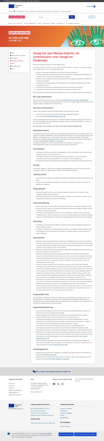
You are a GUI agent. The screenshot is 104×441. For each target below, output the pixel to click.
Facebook (44, 141)
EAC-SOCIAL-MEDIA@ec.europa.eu (54, 116)
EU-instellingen (65, 422)
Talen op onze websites (66, 408)
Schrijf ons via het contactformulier (39, 413)
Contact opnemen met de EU (40, 404)
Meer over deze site (36, 392)
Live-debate (14, 58)
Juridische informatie (67, 404)
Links (13, 68)
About (13, 52)
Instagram (59, 141)
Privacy (10, 388)
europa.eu (20, 408)
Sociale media (35, 419)
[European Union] (15, 407)
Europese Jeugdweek (30, 11)
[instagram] (63, 384)
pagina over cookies (46, 433)
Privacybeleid (63, 410)
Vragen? (92, 17)
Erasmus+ (66, 100)
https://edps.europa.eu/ (60, 344)
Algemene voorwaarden (14, 390)
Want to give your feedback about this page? (52, 371)
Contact (11, 385)
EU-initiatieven (20, 11)
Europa (10, 11)
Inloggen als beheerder (14, 394)
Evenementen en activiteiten (19, 55)
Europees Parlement (65, 426)
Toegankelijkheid (13, 392)
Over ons (11, 383)
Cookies (62, 415)
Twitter (51, 141)
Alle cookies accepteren (66, 434)
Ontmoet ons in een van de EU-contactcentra (42, 415)
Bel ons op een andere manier (38, 410)
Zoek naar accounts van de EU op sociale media (43, 423)
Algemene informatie (15, 379)
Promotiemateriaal (16, 66)
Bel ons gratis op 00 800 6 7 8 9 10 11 (40, 408)
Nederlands (91, 6)
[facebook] (54, 384)
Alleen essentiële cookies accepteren (85, 434)
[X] (58, 384)
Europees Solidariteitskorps (81, 100)
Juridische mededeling (65, 413)
